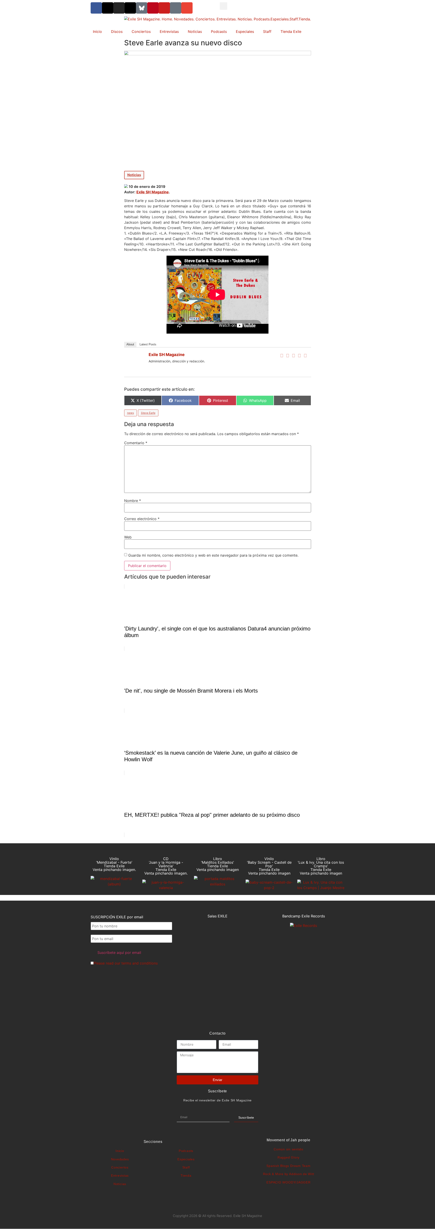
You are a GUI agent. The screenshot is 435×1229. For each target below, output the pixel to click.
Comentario (135, 443)
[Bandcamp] (175, 8)
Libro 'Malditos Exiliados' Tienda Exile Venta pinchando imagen (217, 864)
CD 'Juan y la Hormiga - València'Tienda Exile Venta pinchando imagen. (166, 865)
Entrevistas (169, 31)
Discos (117, 31)
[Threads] (130, 8)
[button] (223, 6)
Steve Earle (148, 413)
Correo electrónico (142, 519)
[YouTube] (305, 355)
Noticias (195, 31)
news (130, 413)
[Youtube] (164, 8)
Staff (267, 31)
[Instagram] (119, 8)
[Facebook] (282, 355)
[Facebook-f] (96, 8)
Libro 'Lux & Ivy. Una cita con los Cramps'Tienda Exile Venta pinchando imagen (321, 865)
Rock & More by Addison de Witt (288, 1174)
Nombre (132, 500)
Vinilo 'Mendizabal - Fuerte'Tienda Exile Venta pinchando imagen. (114, 864)
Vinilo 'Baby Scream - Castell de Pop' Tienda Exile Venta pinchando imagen (269, 865)
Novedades (120, 1159)
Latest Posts (148, 344)
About (130, 344)
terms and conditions (139, 963)
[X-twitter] (107, 8)
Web (128, 537)
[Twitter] (287, 355)
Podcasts (219, 31)
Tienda (186, 1175)
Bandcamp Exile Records (303, 916)
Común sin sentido (288, 1149)
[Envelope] (187, 8)
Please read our (126, 963)
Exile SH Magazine (152, 192)
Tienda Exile (290, 31)
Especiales (245, 31)
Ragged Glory (289, 1157)
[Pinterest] (153, 8)
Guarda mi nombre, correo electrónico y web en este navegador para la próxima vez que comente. (213, 555)
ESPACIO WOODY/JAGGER (288, 1182)
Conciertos (141, 31)
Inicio (97, 31)
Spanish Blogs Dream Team (288, 1166)
